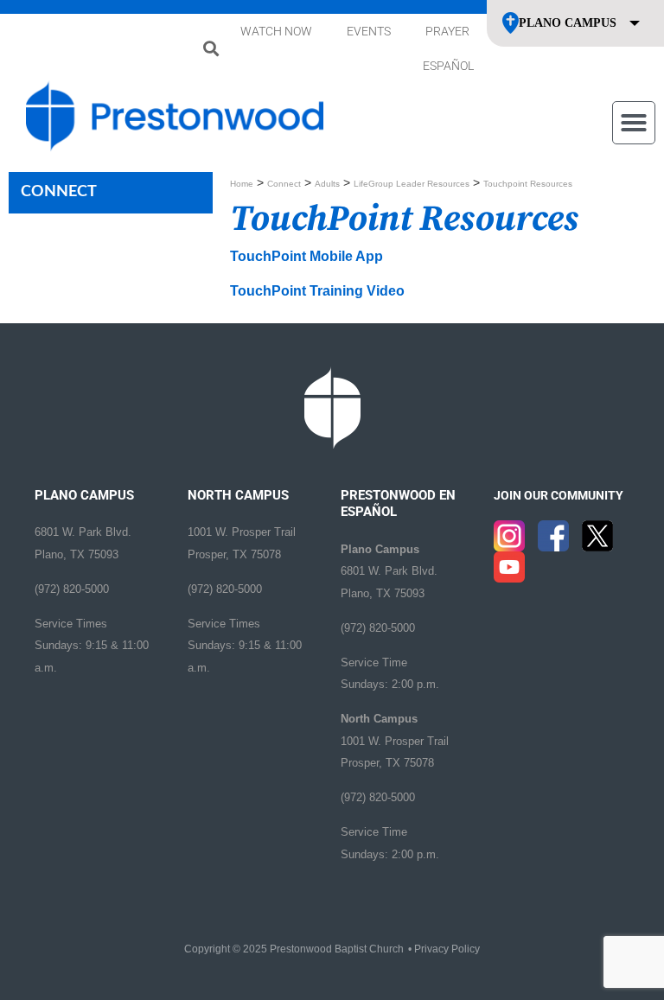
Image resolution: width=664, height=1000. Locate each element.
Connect (284, 183)
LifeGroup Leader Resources (411, 183)
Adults (327, 183)
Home (241, 183)
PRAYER (447, 31)
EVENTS (369, 31)
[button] (210, 49)
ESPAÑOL (448, 66)
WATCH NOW (276, 31)
